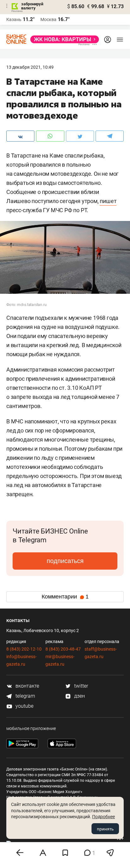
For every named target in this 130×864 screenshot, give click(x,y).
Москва (48, 19)
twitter (80, 686)
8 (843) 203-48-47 (63, 649)
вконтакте (26, 686)
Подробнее (103, 816)
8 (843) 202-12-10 (24, 649)
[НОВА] (63, 39)
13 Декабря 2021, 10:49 (30, 67)
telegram (24, 696)
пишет (108, 201)
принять (105, 828)
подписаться (65, 560)
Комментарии (65, 596)
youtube (23, 706)
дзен (79, 696)
